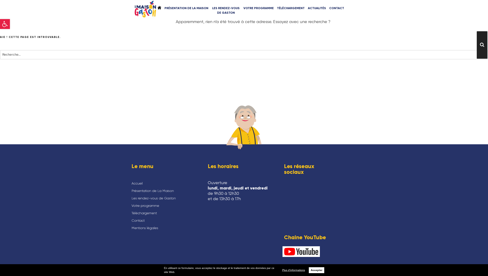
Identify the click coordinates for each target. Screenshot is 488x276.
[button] (5, 24)
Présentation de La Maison (186, 8)
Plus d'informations (293, 270)
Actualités (317, 8)
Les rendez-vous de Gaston (226, 10)
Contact (336, 8)
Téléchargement (291, 8)
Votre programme (258, 8)
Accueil (159, 7)
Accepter (316, 270)
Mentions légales (145, 228)
